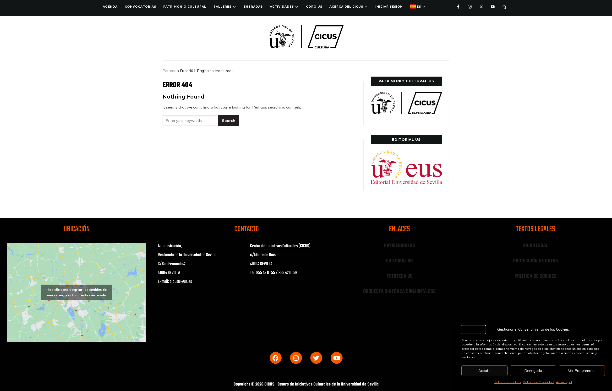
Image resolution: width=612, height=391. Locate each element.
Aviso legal (564, 382)
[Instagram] (296, 358)
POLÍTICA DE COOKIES (535, 276)
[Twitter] (316, 358)
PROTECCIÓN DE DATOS (535, 261)
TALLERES (222, 6)
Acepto (484, 370)
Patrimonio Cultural (184, 6)
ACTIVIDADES (282, 6)
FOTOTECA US (400, 276)
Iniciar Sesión (389, 6)
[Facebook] (276, 358)
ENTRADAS (253, 6)
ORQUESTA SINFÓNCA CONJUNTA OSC (399, 291)
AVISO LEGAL (535, 246)
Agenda (110, 6)
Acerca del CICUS (346, 6)
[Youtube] (337, 358)
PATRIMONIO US (399, 246)
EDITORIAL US (399, 261)
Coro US (314, 6)
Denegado (533, 370)
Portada (169, 70)
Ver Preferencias (582, 370)
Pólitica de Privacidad (538, 382)
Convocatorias (140, 6)
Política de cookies (507, 382)
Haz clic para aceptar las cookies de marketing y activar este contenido (77, 292)
